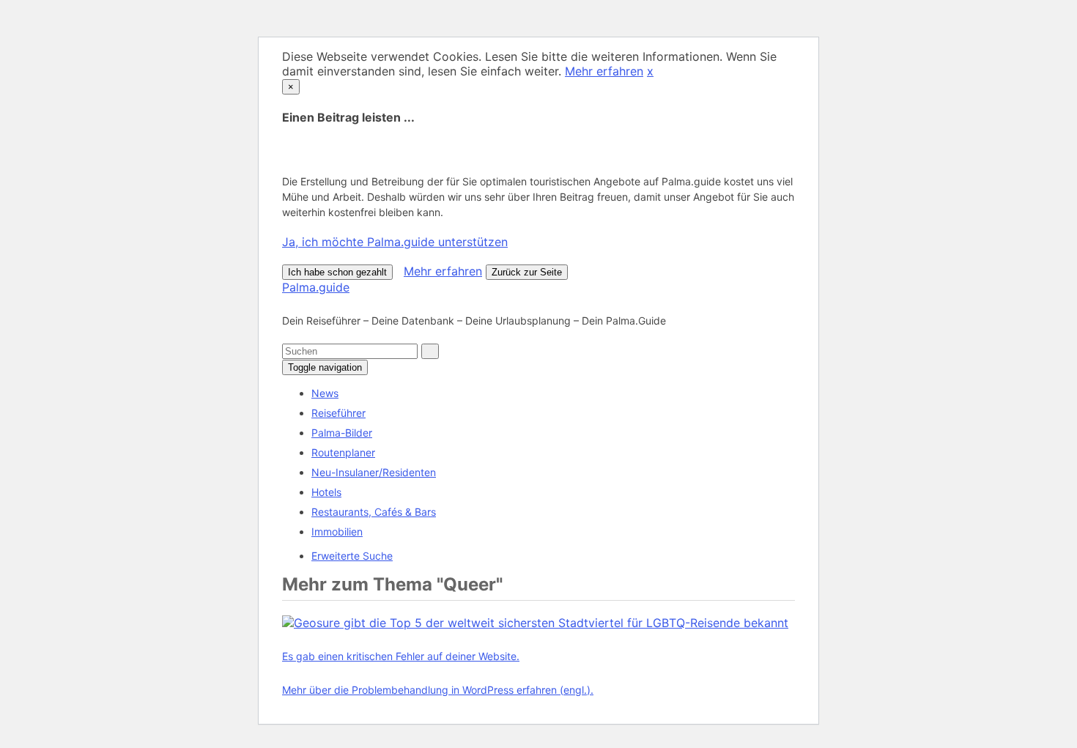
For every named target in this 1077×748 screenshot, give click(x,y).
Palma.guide (315, 287)
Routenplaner (343, 452)
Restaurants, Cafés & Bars (373, 512)
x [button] (650, 71)
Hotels (326, 492)
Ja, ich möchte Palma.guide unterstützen (395, 241)
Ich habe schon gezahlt (337, 272)
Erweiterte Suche (352, 555)
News (324, 393)
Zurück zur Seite (527, 272)
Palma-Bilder (341, 432)
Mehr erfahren (604, 71)
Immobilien (337, 531)
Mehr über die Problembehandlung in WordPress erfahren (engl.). (437, 690)
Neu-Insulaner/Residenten (373, 472)
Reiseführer (338, 413)
